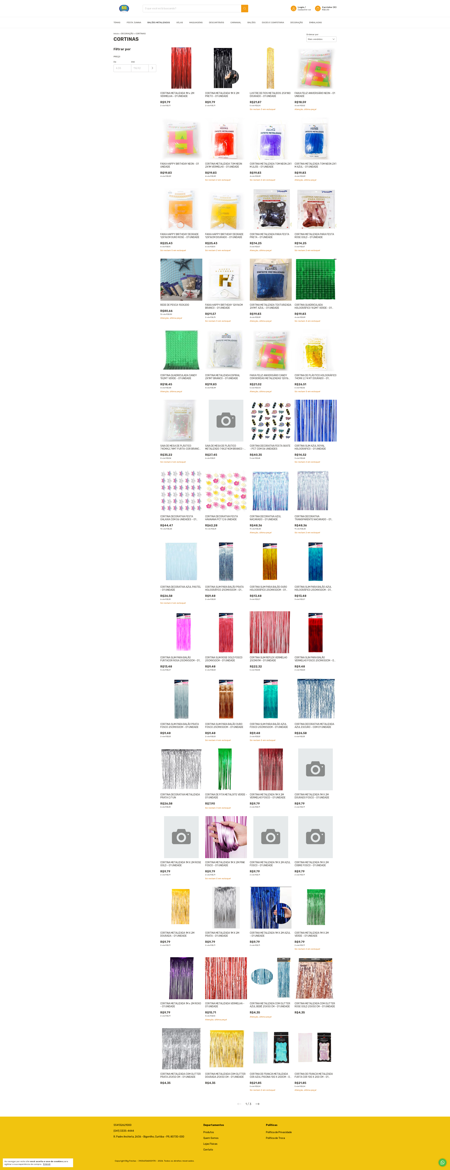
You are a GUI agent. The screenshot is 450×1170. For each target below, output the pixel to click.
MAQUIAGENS (196, 22)
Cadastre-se (304, 9)
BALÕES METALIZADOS (158, 22)
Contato (208, 1149)
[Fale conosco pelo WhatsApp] (442, 1162)
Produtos (208, 1132)
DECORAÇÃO (296, 22)
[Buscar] (244, 8)
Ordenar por (312, 34)
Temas (117, 22)
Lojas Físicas (210, 1143)
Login (301, 7)
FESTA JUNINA (134, 22)
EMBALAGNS (315, 22)
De (115, 62)
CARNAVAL (235, 22)
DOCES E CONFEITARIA (273, 22)
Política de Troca (275, 1138)
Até (133, 62)
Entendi (46, 1164)
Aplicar (152, 68)
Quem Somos (210, 1138)
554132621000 (122, 1125)
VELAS (179, 22)
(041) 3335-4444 (124, 1130)
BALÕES (252, 22)
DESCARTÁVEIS (216, 22)
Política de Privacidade (279, 1132)
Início (116, 33)
